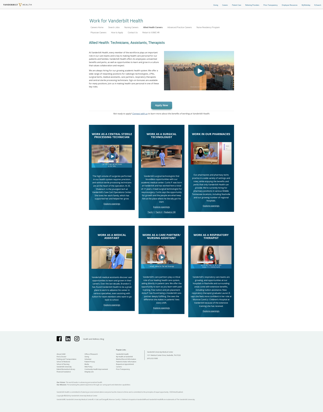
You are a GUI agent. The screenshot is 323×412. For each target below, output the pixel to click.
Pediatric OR (170, 212)
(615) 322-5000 (152, 358)
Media (87, 364)
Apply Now (161, 105)
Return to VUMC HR (150, 32)
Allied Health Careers (153, 27)
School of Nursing (63, 364)
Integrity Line (89, 372)
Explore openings (112, 203)
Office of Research (91, 354)
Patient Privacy (90, 362)
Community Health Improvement (96, 369)
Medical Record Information (126, 359)
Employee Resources (290, 5)
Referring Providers (252, 5)
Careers (225, 5)
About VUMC (61, 354)
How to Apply (117, 32)
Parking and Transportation (66, 359)
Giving (215, 5)
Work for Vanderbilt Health (116, 21)
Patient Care (236, 5)
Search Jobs (114, 27)
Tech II (158, 212)
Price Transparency (270, 5)
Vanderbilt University (64, 367)
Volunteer (88, 359)
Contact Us (133, 32)
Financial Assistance (64, 372)
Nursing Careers (131, 27)
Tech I (150, 212)
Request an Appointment (125, 364)
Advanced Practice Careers (179, 27)
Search (318, 5)
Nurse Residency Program (208, 27)
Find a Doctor (61, 357)
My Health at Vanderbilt (124, 357)
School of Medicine (63, 362)
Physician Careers (98, 32)
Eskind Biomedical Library (66, 369)
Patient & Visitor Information (126, 362)
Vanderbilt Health (122, 354)
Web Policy (88, 367)
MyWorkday (306, 5)
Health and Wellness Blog (93, 339)
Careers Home (97, 27)
